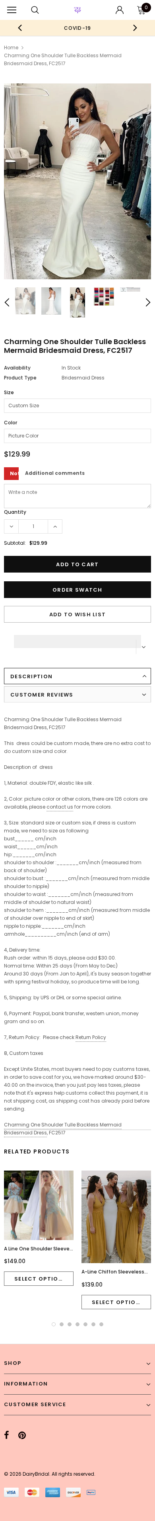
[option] (77, 28)
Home (11, 47)
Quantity (15, 512)
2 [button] (62, 1324)
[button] (77, 639)
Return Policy (91, 1037)
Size (9, 392)
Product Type (20, 377)
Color (10, 422)
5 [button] (85, 1324)
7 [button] (101, 1324)
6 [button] (93, 1324)
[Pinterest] (22, 1435)
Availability (17, 367)
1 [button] (54, 1324)
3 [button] (70, 1324)
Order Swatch (77, 590)
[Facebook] (6, 1435)
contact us (59, 806)
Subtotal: (15, 543)
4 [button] (77, 1324)
